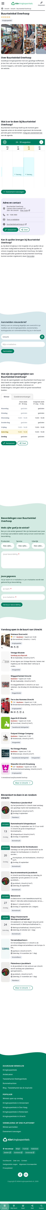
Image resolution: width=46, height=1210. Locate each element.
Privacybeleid (7, 1168)
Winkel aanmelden (10, 1127)
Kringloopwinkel (7, 20)
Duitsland (17, 1152)
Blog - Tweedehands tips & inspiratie (17, 1088)
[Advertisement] (23, 95)
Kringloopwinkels (10, 1070)
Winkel (6, 397)
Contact (24, 1161)
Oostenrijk (28, 1152)
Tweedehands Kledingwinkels (15, 1079)
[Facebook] (20, 1174)
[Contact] (26, 1174)
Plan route (24, 210)
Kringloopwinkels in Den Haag (15, 1107)
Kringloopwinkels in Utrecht (14, 1116)
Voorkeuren (7, 1161)
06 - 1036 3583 (12, 215)
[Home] (2, 9)
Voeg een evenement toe (32, 133)
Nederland (34, 1149)
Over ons (16, 1161)
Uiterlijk (35, 541)
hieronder (30, 256)
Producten (5, 541)
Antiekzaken (8, 1074)
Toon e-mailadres (13, 219)
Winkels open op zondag (13, 1098)
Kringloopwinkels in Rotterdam (15, 1112)
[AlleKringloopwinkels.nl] (22, 3)
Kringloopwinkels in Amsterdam (16, 1103)
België (18, 1149)
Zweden (6, 1152)
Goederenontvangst (22, 397)
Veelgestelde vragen (10, 1164)
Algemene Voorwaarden (28, 1164)
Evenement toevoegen (12, 1131)
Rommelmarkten (9, 1083)
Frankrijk (25, 1149)
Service (19, 541)
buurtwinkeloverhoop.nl (15, 224)
